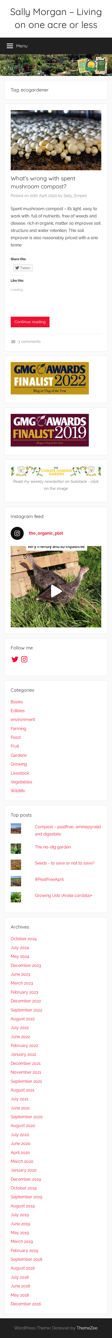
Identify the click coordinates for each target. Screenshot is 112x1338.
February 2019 (24, 1250)
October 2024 (24, 938)
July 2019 (20, 1214)
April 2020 (20, 1152)
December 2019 (26, 1179)
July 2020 (20, 1134)
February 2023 (24, 992)
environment (23, 719)
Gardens (19, 755)
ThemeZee (87, 1328)
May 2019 (20, 1232)
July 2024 (20, 947)
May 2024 (20, 956)
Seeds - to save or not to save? (65, 863)
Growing (19, 764)
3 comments (29, 341)
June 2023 (20, 974)
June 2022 (20, 1036)
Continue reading (30, 322)
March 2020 (22, 1161)
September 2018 (26, 1259)
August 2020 (23, 1125)
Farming (18, 728)
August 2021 (22, 1090)
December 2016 (26, 1303)
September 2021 (26, 1081)
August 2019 (23, 1206)
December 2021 (26, 1063)
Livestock (20, 773)
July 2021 (19, 1098)
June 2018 (20, 1286)
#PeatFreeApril (49, 879)
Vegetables (21, 782)
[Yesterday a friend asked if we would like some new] (56, 591)
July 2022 (20, 1027)
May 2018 (20, 1295)
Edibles (18, 710)
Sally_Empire (75, 195)
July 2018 (20, 1277)
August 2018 (23, 1268)
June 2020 (20, 1143)
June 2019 (20, 1223)
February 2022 (24, 1045)
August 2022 (23, 1018)
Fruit (15, 746)
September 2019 (26, 1196)
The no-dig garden (53, 847)
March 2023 (22, 983)
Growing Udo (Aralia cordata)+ (63, 895)
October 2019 (23, 1188)
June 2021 (20, 1108)
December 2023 (26, 965)
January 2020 (24, 1170)
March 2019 (22, 1241)
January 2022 (23, 1054)
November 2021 (26, 1072)
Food (16, 737)
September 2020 (27, 1116)
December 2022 (26, 1001)
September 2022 (26, 1010)
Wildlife (18, 790)
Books (17, 701)
